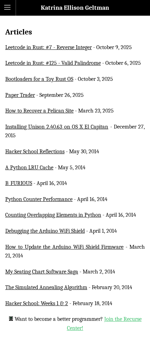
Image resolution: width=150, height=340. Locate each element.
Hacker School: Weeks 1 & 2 (36, 303)
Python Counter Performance (39, 199)
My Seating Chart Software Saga (41, 272)
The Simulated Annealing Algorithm (46, 287)
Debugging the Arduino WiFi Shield (45, 231)
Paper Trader (20, 95)
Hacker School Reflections (35, 151)
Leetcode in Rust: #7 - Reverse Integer (48, 47)
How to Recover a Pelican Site (39, 111)
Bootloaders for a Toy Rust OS (39, 79)
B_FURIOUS (18, 183)
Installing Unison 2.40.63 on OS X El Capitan (56, 127)
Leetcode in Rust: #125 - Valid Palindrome (53, 63)
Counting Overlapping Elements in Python (53, 215)
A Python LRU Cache (29, 167)
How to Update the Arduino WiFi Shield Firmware (64, 247)
